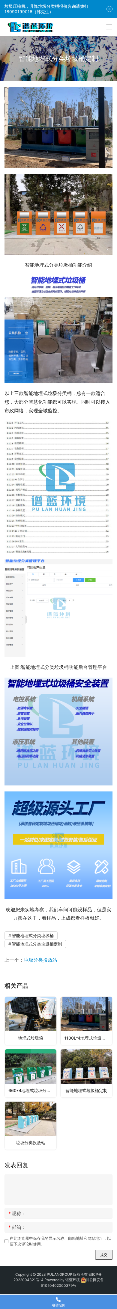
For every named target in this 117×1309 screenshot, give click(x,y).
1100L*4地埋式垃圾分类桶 (88, 1037)
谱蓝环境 (72, 1280)
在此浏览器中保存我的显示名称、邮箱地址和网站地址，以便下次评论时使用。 (60, 1241)
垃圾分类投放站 (40, 960)
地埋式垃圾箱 (30, 1037)
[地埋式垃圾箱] (30, 1021)
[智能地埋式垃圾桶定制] (86, 1073)
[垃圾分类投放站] (30, 1126)
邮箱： (17, 1227)
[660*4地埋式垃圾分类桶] (30, 1073)
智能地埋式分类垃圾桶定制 (37, 943)
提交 (103, 1254)
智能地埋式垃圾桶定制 (86, 1090)
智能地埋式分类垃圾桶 (33, 935)
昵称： (17, 1213)
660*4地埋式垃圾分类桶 (31, 1090)
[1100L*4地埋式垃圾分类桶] (86, 1021)
